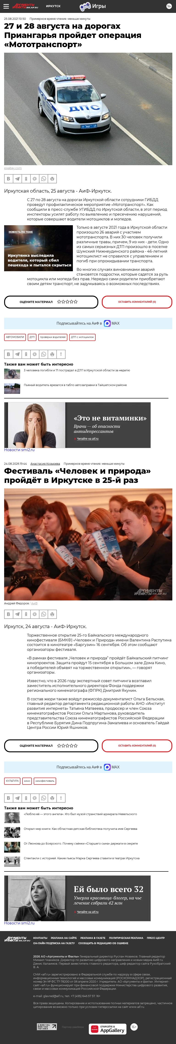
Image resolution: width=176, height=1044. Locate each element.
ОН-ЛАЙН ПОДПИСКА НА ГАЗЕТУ (54, 943)
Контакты (40, 938)
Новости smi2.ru (19, 450)
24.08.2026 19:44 (15, 463)
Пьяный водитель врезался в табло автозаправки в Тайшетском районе (75, 385)
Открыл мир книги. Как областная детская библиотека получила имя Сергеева (80, 829)
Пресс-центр (156, 938)
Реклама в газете (92, 938)
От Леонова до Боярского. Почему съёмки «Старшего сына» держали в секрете (81, 843)
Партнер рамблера (73, 1027)
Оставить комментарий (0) (137, 301)
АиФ (34, 603)
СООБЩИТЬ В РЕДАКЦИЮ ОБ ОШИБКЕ (103, 943)
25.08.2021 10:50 (15, 18)
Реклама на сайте (64, 938)
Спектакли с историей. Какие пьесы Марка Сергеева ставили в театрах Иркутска (82, 858)
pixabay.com (13, 168)
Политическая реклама (126, 938)
